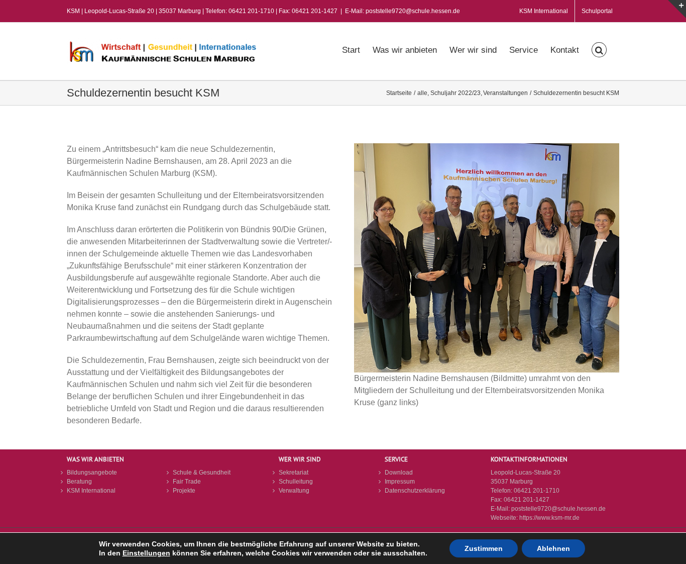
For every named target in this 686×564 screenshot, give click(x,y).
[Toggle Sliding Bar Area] (677, 9)
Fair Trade (187, 481)
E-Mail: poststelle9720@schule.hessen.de (402, 11)
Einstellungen (146, 553)
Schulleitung (296, 481)
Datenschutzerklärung (415, 490)
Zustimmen (484, 548)
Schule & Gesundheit (202, 472)
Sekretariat (293, 472)
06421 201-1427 (526, 499)
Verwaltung (294, 490)
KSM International (91, 490)
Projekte (184, 490)
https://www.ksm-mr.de (549, 517)
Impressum (400, 481)
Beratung (79, 481)
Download (399, 472)
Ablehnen (553, 548)
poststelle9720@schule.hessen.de (558, 508)
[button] (599, 49)
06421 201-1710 (536, 490)
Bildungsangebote (92, 472)
